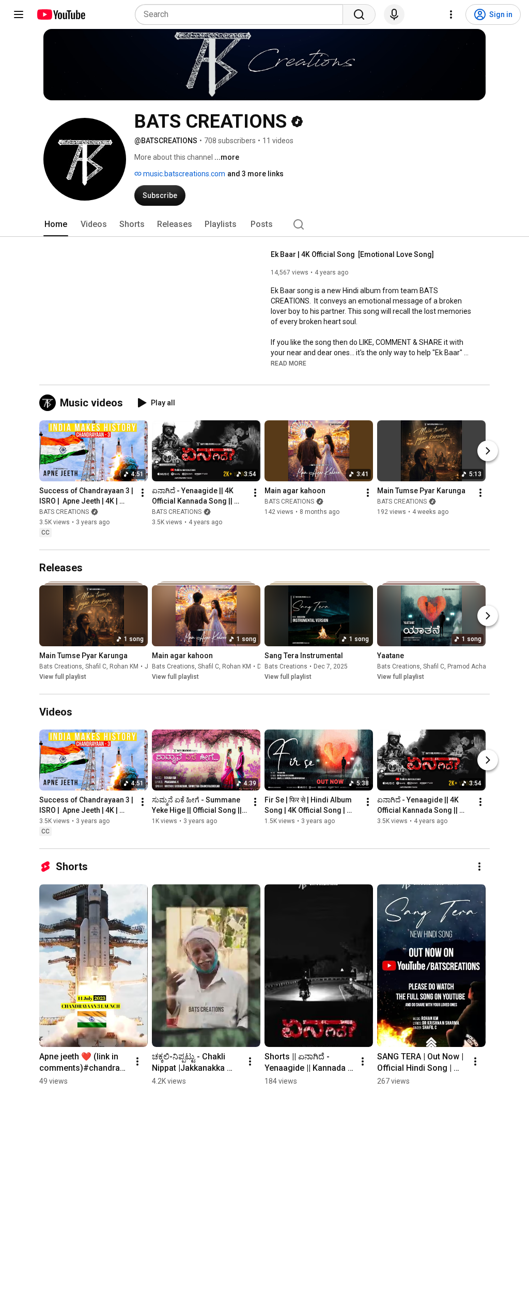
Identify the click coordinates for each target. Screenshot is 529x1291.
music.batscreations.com (183, 174)
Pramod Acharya (471, 666)
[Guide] (18, 14)
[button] (288, 363)
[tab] (55, 224)
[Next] (487, 451)
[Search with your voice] (394, 14)
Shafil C (95, 666)
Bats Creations (60, 666)
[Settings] (451, 14)
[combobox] (242, 14)
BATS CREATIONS (64, 511)
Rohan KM (124, 666)
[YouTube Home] (60, 14)
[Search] (359, 14)
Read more (288, 363)
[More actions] (142, 492)
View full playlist (62, 676)
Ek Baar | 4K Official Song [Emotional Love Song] (352, 254)
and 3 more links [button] (255, 174)
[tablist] (264, 224)
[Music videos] (49, 402)
